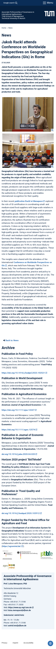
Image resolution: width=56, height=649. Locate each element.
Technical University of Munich (13, 18)
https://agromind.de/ (11, 546)
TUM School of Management (13, 16)
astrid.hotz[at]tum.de (17, 625)
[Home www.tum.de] (49, 13)
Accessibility (28, 643)
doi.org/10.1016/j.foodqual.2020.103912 (21, 513)
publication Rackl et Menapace (29, 201)
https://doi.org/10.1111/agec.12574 (18, 429)
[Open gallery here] (28, 114)
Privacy (4, 643)
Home (4, 28)
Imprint (15, 643)
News (12, 340)
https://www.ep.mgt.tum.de (20, 607)
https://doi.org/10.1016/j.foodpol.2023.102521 (23, 373)
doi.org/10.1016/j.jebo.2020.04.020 (18, 454)
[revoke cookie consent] (50, 643)
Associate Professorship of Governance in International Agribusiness (18, 13)
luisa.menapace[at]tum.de (19, 610)
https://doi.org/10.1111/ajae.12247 (18, 410)
